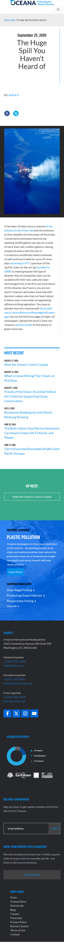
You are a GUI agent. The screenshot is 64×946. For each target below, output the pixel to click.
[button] (7, 113)
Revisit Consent (19, 926)
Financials (16, 917)
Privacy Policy (18, 922)
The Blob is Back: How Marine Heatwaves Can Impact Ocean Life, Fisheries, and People (32, 432)
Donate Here (32, 874)
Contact (15, 934)
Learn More (15, 571)
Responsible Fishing (20, 601)
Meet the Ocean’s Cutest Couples (26, 364)
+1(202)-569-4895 (14, 679)
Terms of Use (17, 930)
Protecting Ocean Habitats (24, 595)
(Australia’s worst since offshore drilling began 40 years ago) (29, 312)
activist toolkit (23, 324)
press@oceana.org (14, 701)
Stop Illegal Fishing (19, 590)
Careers (14, 913)
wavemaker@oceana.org (17, 683)
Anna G (14, 95)
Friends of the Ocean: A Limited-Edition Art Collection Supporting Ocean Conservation (30, 396)
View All (12, 606)
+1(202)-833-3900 (14, 661)
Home (6, 20)
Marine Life (17, 905)
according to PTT (20, 263)
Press (13, 897)
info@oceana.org (13, 665)
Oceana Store (18, 901)
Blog (13, 20)
